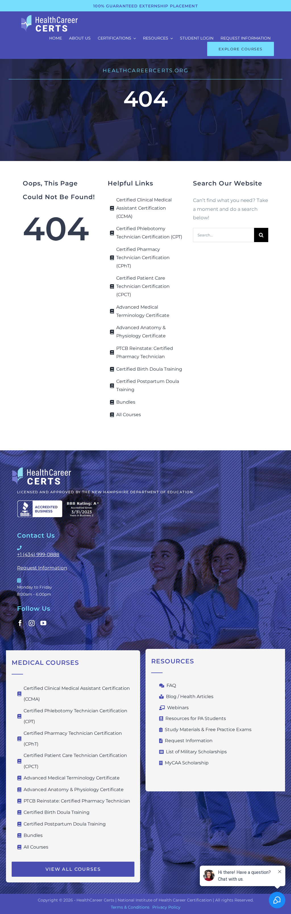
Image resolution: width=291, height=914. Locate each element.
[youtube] (43, 623)
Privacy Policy (166, 907)
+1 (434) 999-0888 (38, 554)
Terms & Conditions (130, 907)
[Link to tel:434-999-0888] (144, 548)
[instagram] (32, 623)
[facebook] (20, 623)
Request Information (42, 568)
